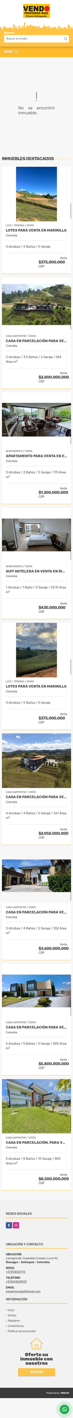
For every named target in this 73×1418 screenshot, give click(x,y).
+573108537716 (15, 1272)
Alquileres (14, 1320)
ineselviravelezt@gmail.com (23, 1291)
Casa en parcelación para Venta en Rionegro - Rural (36, 912)
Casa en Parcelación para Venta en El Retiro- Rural (36, 797)
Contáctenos (16, 1326)
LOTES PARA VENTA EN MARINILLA (36, 230)
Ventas (12, 1315)
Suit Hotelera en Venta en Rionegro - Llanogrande (36, 571)
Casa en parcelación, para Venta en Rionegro (36, 1143)
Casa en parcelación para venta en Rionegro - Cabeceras (36, 1027)
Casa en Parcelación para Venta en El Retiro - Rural (36, 341)
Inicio (11, 1310)
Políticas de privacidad (22, 1331)
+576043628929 (16, 1281)
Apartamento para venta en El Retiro (36, 456)
